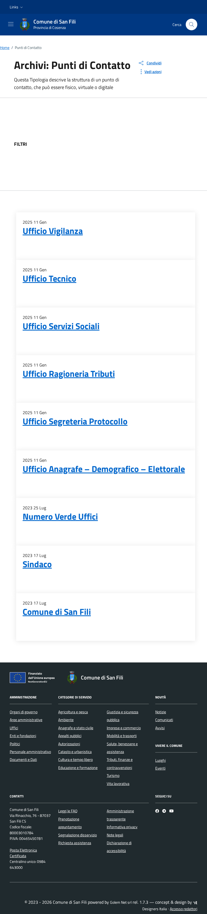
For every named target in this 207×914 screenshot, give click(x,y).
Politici (15, 744)
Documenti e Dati (23, 760)
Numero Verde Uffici (60, 516)
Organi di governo (23, 712)
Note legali (115, 835)
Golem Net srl (121, 902)
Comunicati (164, 720)
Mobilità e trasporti (122, 736)
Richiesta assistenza (74, 843)
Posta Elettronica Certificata (23, 853)
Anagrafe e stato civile (75, 728)
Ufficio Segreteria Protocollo (75, 421)
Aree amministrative (26, 720)
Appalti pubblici (69, 736)
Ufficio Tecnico (49, 278)
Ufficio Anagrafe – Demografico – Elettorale (104, 468)
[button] (17, 7)
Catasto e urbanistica (75, 752)
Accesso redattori (183, 909)
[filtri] (152, 144)
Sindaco (37, 564)
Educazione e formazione (78, 768)
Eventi (160, 768)
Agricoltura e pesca (73, 712)
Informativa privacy (122, 827)
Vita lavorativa (118, 784)
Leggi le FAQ (67, 811)
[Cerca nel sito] (191, 24)
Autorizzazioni (69, 744)
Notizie (160, 712)
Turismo (113, 775)
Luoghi (160, 760)
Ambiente (66, 720)
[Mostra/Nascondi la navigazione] (11, 24)
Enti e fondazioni (23, 736)
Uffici (14, 728)
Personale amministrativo (30, 752)
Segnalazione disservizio (77, 835)
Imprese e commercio (124, 728)
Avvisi (160, 728)
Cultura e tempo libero (75, 760)
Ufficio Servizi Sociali (61, 326)
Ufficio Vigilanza (53, 230)
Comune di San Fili (57, 611)
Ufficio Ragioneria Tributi (69, 373)
